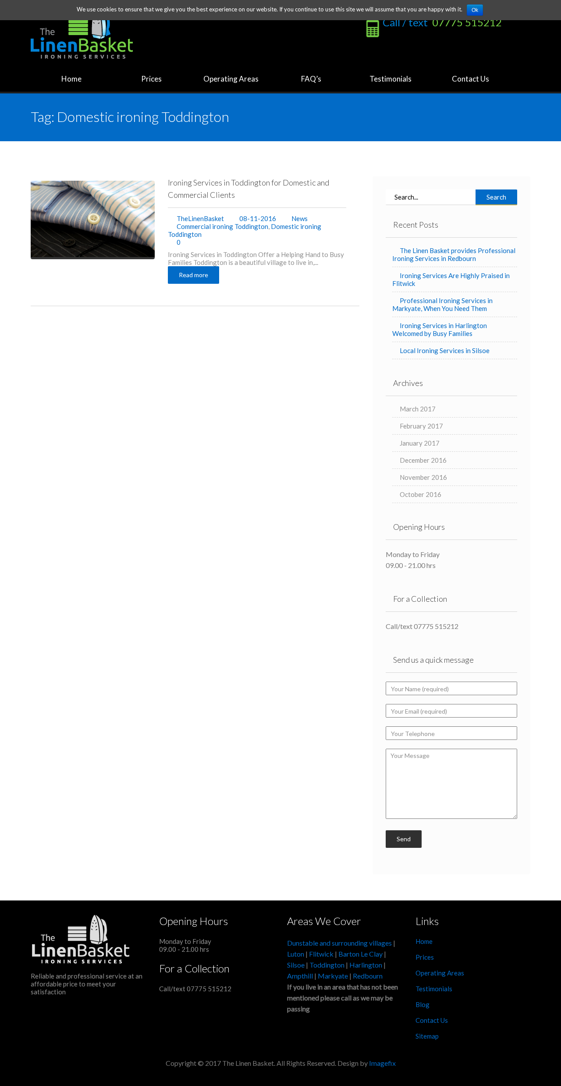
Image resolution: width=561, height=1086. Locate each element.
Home (71, 78)
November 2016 (423, 477)
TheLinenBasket (200, 218)
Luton (295, 954)
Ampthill (300, 976)
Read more (193, 275)
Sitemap (427, 1036)
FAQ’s (310, 78)
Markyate (333, 976)
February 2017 (421, 426)
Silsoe (296, 965)
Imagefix (382, 1063)
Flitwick (321, 954)
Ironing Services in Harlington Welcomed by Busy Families (439, 329)
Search (496, 197)
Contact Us (470, 78)
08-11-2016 (257, 218)
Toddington (326, 965)
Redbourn (368, 976)
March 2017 (418, 409)
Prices (151, 78)
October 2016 (420, 494)
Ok (475, 10)
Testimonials (390, 78)
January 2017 (420, 443)
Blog (422, 1004)
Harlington (366, 965)
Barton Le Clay (361, 954)
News (299, 218)
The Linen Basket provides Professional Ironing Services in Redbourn (453, 254)
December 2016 (423, 460)
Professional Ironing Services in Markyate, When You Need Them (442, 304)
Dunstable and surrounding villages (339, 943)
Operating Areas (230, 78)
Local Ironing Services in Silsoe (445, 350)
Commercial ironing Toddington (222, 226)
